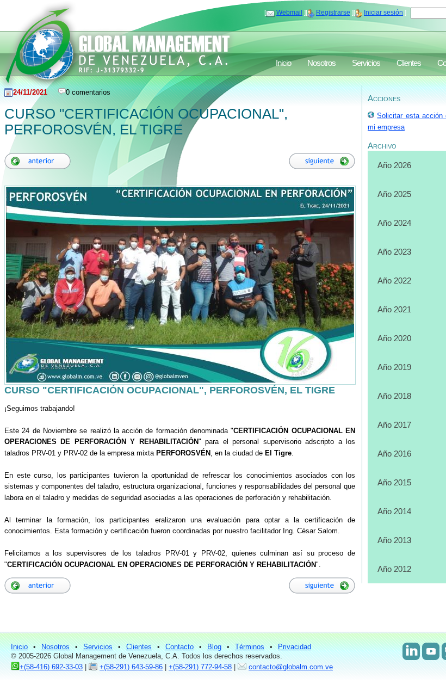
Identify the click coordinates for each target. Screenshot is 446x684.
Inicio (283, 63)
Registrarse (333, 12)
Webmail (289, 12)
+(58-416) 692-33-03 (51, 667)
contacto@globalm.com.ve (291, 667)
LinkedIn (411, 651)
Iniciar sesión (383, 12)
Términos (249, 647)
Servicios (366, 63)
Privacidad (294, 647)
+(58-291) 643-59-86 (131, 667)
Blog (214, 647)
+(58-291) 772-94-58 (200, 667)
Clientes (409, 63)
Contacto (179, 647)
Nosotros (321, 63)
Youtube (430, 651)
